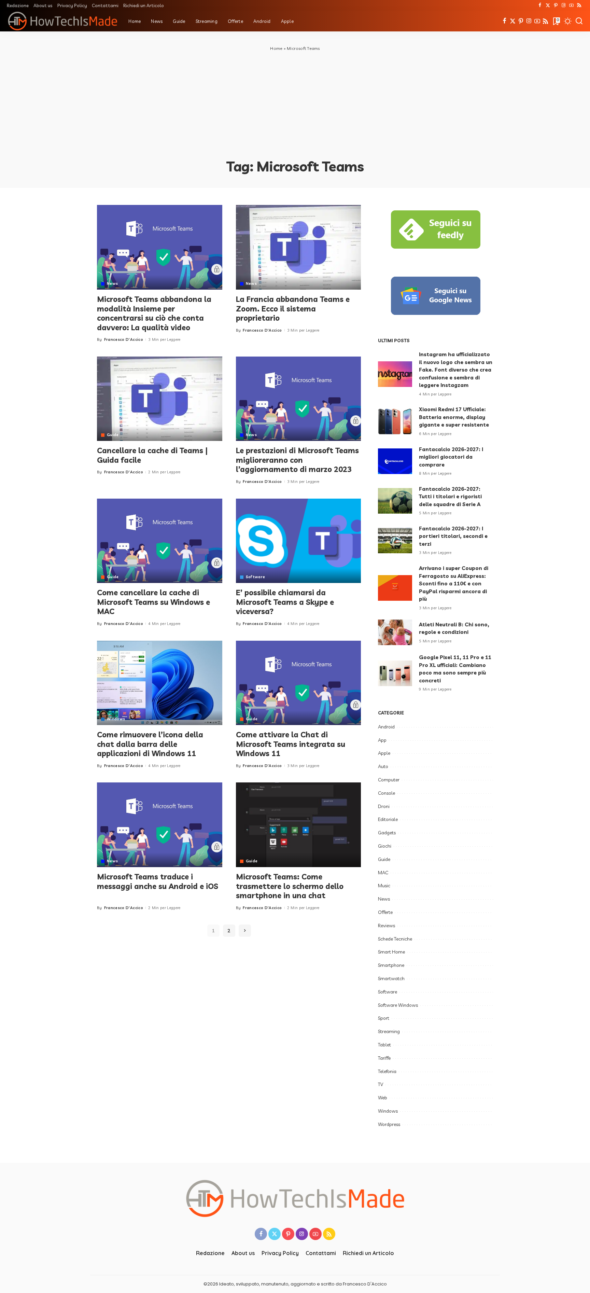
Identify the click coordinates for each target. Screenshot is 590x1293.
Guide (113, 435)
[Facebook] (540, 5)
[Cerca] (579, 21)
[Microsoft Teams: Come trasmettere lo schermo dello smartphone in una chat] (298, 824)
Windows (116, 719)
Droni (384, 806)
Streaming (389, 1031)
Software (255, 577)
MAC (383, 873)
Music (384, 885)
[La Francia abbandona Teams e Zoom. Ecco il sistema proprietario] (298, 247)
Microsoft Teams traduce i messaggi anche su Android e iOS (157, 881)
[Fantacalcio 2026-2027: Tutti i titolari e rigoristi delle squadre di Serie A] (395, 501)
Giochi (384, 846)
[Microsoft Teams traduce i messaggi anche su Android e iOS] (159, 824)
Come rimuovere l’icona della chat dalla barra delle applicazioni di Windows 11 (150, 744)
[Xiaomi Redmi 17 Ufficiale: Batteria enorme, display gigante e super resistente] (395, 421)
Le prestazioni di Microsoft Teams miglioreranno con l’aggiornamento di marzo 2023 (297, 460)
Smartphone (391, 965)
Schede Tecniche (395, 939)
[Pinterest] (556, 5)
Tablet (384, 1045)
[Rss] (579, 5)
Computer (388, 780)
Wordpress (389, 1124)
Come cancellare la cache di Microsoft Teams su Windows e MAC (153, 602)
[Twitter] (548, 5)
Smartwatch (391, 978)
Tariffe (384, 1058)
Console (386, 793)
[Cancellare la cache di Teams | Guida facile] (159, 399)
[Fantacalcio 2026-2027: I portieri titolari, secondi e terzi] (395, 540)
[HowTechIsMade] (62, 21)
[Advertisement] (295, 103)
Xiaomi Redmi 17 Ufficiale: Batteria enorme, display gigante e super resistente (454, 417)
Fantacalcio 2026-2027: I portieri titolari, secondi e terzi (453, 536)
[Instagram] (563, 5)
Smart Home (391, 952)
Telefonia (387, 1071)
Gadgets (387, 833)
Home (276, 48)
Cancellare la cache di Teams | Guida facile (152, 455)
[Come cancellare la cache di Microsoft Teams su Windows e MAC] (159, 541)
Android (386, 727)
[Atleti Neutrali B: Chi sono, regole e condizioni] (395, 632)
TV (380, 1084)
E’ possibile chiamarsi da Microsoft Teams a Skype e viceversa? (285, 602)
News (112, 284)
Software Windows (398, 1005)
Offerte (385, 912)
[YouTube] (571, 5)
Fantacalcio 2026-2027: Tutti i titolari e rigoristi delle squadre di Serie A (450, 497)
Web (382, 1098)
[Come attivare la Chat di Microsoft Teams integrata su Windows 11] (298, 683)
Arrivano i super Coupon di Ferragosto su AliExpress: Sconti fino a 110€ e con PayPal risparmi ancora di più (453, 583)
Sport (383, 1018)
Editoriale (388, 819)
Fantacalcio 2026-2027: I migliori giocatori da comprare (451, 457)
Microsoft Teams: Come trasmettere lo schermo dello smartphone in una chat (289, 886)
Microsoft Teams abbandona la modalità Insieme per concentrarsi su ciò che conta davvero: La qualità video (154, 313)
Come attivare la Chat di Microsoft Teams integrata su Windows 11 (290, 744)
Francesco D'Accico (123, 339)
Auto (383, 766)
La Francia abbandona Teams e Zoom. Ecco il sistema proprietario (293, 308)
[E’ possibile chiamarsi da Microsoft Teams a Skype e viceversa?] (298, 541)
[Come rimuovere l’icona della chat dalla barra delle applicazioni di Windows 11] (159, 683)
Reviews (386, 925)
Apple (384, 753)
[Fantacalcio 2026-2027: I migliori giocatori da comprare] (395, 461)
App (382, 740)
